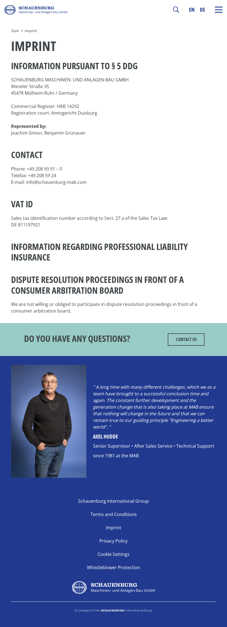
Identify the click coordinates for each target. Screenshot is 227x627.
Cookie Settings (113, 554)
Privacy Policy (113, 541)
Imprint (31, 30)
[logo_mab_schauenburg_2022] (36, 10)
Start (15, 30)
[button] (176, 10)
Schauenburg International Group (113, 501)
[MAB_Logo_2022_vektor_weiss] (113, 587)
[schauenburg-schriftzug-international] (113, 612)
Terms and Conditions (114, 514)
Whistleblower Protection (113, 567)
